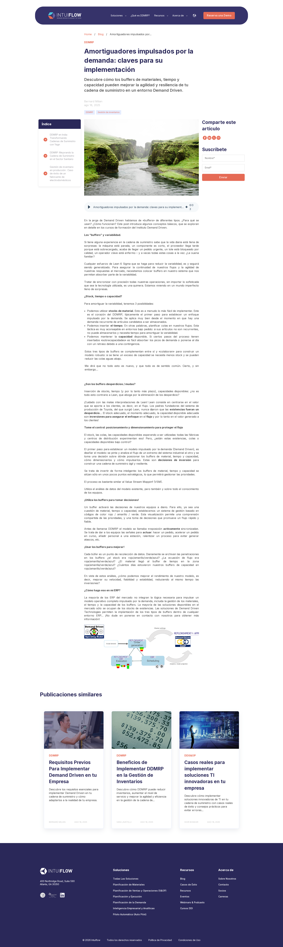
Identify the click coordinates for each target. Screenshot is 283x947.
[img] (186, 207)
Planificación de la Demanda (129, 902)
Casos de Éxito (188, 884)
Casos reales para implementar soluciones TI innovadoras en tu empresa (205, 775)
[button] (89, 207)
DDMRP (89, 112)
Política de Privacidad (160, 940)
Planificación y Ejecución (127, 896)
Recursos (185, 890)
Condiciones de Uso (189, 940)
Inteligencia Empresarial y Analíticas (134, 908)
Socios (222, 890)
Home (88, 34)
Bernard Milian (93, 101)
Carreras (223, 896)
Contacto (223, 884)
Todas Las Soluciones (125, 878)
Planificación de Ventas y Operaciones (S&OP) (139, 890)
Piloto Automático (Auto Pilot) (129, 914)
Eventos (184, 896)
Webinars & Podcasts (192, 902)
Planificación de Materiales (129, 884)
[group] (141, 207)
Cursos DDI (186, 908)
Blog (101, 34)
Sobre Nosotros (227, 878)
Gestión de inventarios (109, 112)
